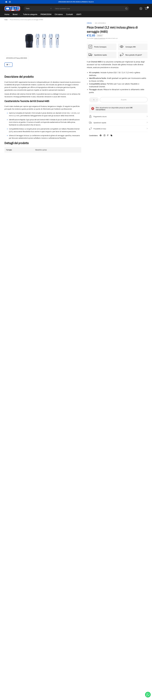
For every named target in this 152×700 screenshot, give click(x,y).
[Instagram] (10, 2)
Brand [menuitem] (15, 14)
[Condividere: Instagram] (104, 135)
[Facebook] (6, 2)
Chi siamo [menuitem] (59, 14)
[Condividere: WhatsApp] (107, 135)
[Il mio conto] (140, 8)
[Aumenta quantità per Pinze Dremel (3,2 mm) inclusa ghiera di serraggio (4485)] (97, 99)
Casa (6, 19)
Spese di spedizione (99, 38)
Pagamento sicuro (100, 116)
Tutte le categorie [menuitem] (30, 14)
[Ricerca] (126, 8)
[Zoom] (77, 26)
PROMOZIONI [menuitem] (46, 14)
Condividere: (93, 135)
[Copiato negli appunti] (111, 135)
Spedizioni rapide (99, 122)
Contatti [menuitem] (69, 14)
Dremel (89, 23)
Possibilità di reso (99, 129)
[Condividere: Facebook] (100, 135)
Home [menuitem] (6, 14)
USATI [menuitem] (78, 14)
